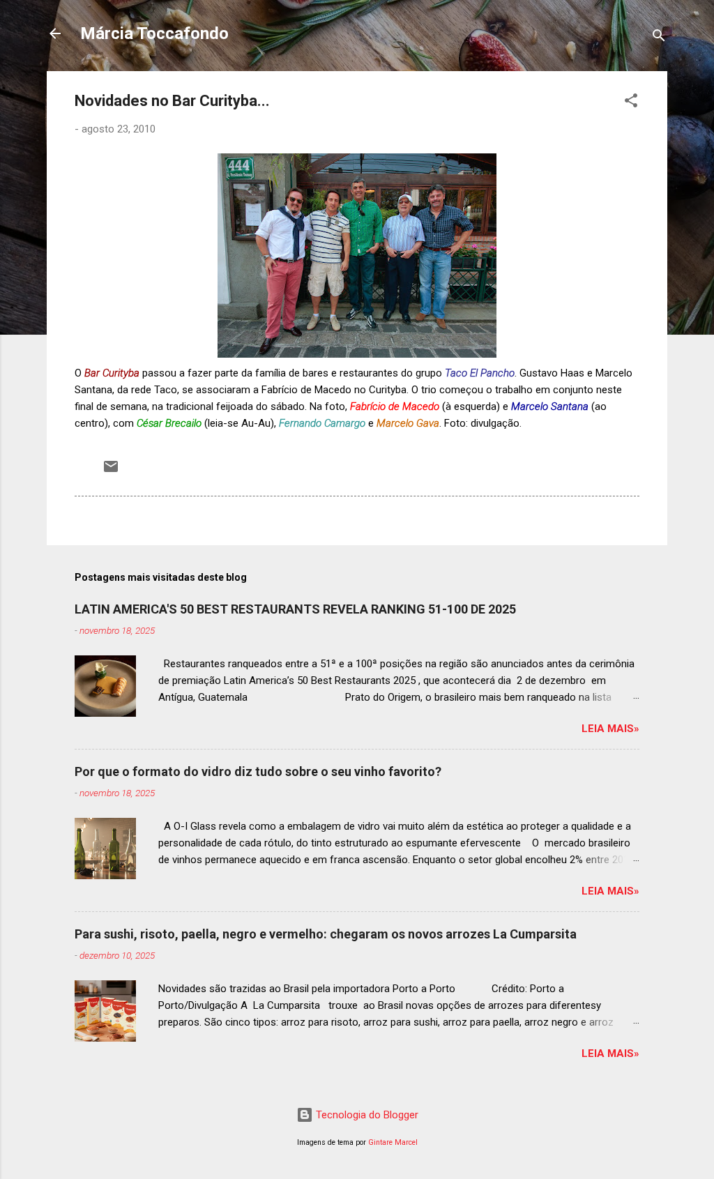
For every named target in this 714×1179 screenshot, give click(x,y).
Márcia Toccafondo (154, 33)
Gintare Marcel (393, 1142)
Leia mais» (610, 728)
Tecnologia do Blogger (365, 1115)
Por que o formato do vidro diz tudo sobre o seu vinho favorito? (258, 771)
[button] (631, 103)
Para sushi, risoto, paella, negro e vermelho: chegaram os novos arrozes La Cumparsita (326, 934)
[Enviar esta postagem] (110, 471)
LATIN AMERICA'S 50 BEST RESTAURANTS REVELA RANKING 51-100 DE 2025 (295, 609)
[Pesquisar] (659, 38)
